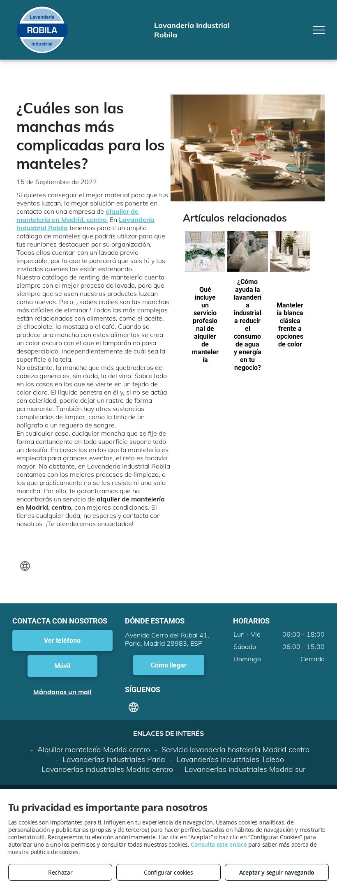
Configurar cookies (168, 872)
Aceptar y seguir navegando (276, 872)
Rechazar (60, 872)
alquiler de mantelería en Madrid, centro (77, 215)
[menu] (319, 30)
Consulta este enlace (219, 844)
